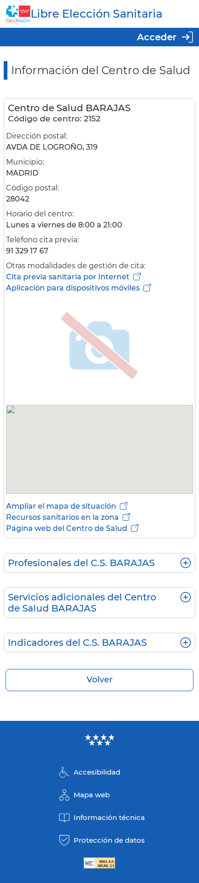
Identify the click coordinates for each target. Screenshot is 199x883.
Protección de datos (109, 840)
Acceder (156, 37)
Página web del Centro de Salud (66, 528)
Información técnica (109, 817)
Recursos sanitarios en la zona (62, 517)
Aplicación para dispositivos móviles (73, 288)
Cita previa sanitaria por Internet (68, 276)
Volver (99, 680)
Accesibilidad (97, 772)
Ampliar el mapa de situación (61, 506)
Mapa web (92, 794)
